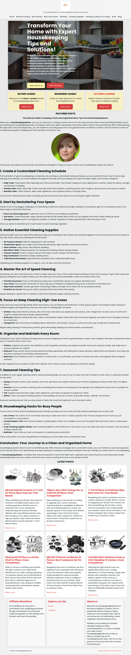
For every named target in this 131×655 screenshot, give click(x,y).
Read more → (11, 528)
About (50, 606)
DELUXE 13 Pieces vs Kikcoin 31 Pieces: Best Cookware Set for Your (64, 560)
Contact (51, 610)
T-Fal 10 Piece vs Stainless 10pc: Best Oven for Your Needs (106, 491)
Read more (26, 107)
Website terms (109, 651)
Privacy (100, 651)
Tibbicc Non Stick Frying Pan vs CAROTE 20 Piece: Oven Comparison (65, 493)
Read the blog (55, 85)
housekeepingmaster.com (23, 651)
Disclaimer (118, 651)
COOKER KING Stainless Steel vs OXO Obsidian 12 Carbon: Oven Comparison (106, 560)
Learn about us (36, 85)
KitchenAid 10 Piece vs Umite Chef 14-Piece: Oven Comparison (22, 560)
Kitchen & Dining (104, 94)
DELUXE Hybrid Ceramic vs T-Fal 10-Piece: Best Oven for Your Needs (24, 493)
